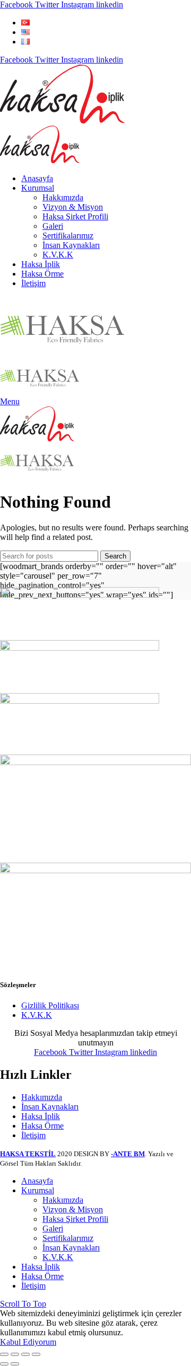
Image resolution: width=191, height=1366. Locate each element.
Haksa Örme (42, 1125)
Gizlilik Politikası (50, 1005)
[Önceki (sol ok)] (4, 1363)
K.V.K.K (36, 1014)
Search (115, 556)
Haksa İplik (40, 1116)
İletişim (33, 1135)
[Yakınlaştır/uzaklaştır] (36, 1354)
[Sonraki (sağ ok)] (15, 1363)
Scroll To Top (23, 1303)
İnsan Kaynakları (50, 1106)
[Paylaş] (15, 1354)
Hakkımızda (41, 1097)
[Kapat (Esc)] (4, 1354)
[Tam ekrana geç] (25, 1354)
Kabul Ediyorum (28, 1341)
